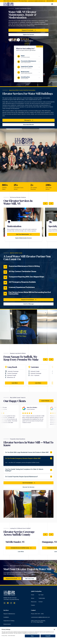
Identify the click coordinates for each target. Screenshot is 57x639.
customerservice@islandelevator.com (36, 1)
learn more (21, 551)
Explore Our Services (28, 34)
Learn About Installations (23, 238)
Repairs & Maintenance (9, 613)
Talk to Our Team (29, 578)
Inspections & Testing (8, 620)
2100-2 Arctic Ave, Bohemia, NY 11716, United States (15, 1)
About (32, 598)
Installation (6, 617)
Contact (41, 601)
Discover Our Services (28, 487)
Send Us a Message (28, 304)
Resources (33, 601)
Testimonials (42, 598)
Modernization (7, 624)
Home (32, 594)
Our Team (41, 594)
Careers (33, 605)
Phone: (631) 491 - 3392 (37, 613)
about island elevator (28, 124)
